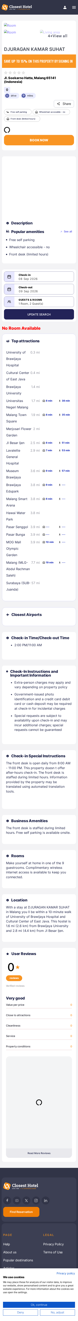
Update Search (39, 314)
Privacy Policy (53, 1244)
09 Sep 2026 (28, 291)
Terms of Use (53, 1252)
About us (9, 1252)
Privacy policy (66, 1273)
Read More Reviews (39, 1153)
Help (6, 1244)
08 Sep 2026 (28, 278)
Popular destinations (18, 1260)
